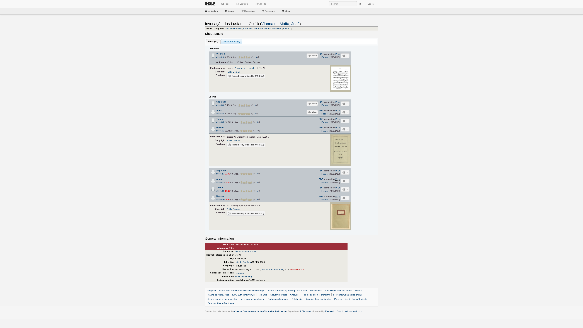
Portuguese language (278, 299)
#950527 (220, 182)
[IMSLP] (211, 4)
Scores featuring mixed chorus (347, 295)
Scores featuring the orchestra (222, 299)
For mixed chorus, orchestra (267, 28)
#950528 (220, 191)
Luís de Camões (243, 262)
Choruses (247, 28)
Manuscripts (316, 290)
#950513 (220, 57)
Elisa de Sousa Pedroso (272, 269)
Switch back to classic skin (349, 311)
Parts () (213, 41)
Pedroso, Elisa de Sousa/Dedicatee (351, 299)
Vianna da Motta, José (280, 24)
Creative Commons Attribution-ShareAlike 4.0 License (260, 311)
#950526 (220, 174)
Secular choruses (233, 28)
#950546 (220, 131)
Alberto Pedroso (297, 269)
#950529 (220, 199)
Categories (211, 290)
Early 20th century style (243, 295)
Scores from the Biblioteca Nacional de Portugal (241, 290)
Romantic (239, 273)
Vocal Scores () (231, 41)
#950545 (220, 122)
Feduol (324, 57)
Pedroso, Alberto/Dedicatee (221, 303)
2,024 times (305, 311)
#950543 (220, 105)
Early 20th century (243, 276)
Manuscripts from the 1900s (338, 290)
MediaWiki (330, 311)
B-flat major (297, 299)
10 (256, 57)
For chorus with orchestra (252, 299)
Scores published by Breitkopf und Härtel (287, 290)
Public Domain (233, 72)
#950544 (220, 114)
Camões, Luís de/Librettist (318, 299)
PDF (321, 54)
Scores (358, 290)
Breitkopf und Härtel (244, 68)
